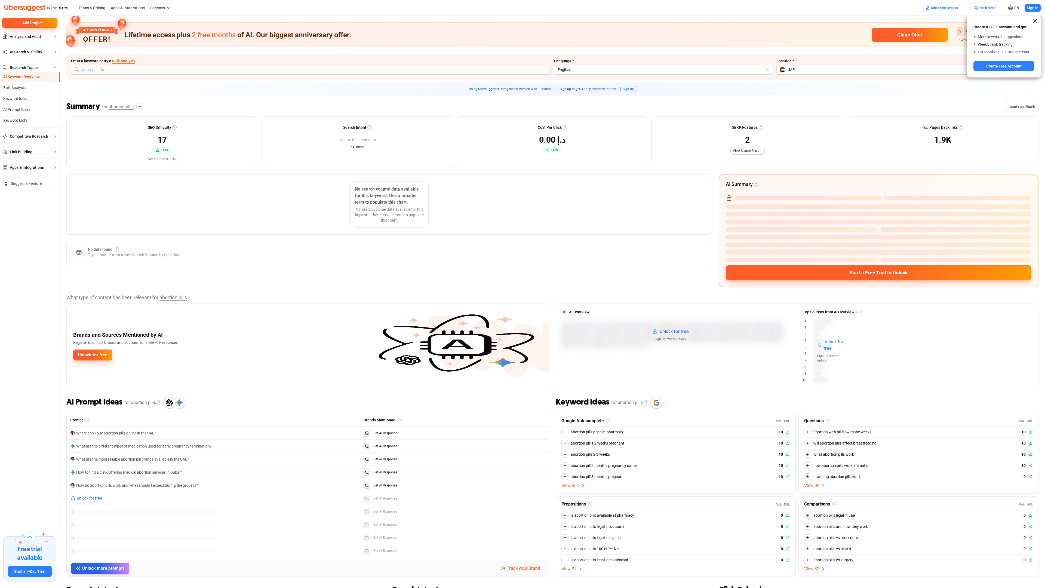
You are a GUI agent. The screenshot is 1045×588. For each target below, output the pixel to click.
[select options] (768, 70)
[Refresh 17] (174, 159)
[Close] (1035, 21)
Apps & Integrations (128, 8)
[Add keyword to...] (139, 106)
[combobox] (311, 70)
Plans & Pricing (92, 8)
